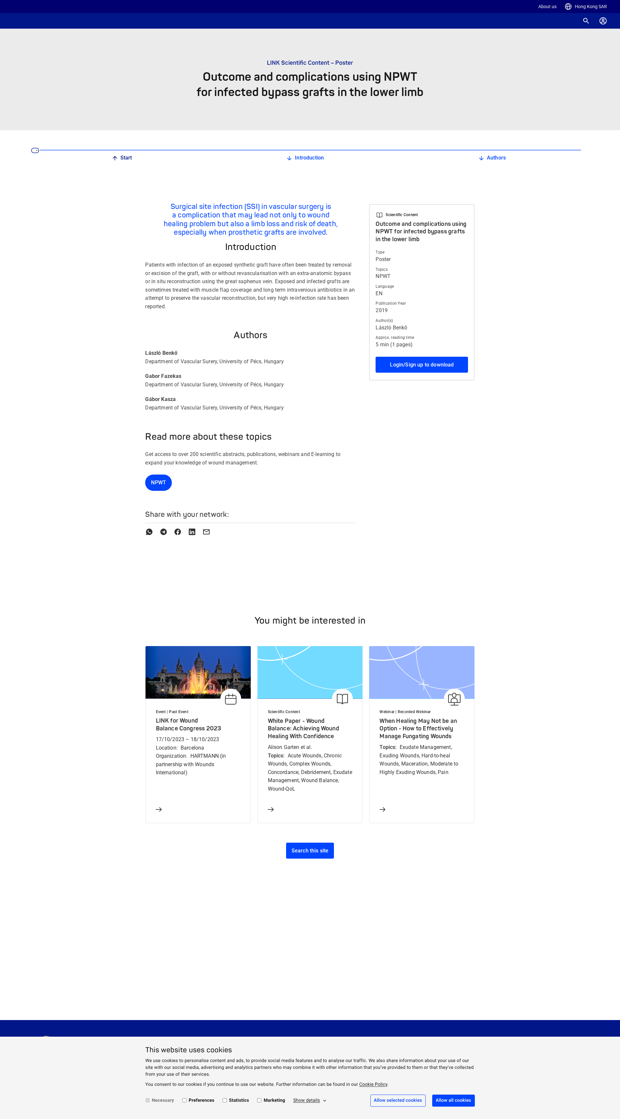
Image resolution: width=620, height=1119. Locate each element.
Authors (496, 158)
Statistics (239, 1100)
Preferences (201, 1100)
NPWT (158, 482)
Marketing (274, 1100)
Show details (306, 1100)
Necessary (163, 1100)
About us (547, 6)
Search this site (310, 851)
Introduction (309, 158)
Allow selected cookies (398, 1100)
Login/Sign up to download (422, 365)
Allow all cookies (453, 1100)
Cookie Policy (373, 1084)
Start (126, 158)
